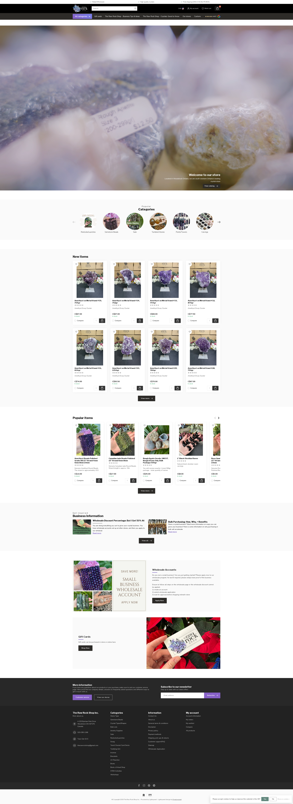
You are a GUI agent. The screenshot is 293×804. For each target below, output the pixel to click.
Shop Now (85, 648)
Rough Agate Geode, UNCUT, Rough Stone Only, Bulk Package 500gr (155, 460)
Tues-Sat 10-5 (82, 739)
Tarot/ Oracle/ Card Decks (120, 745)
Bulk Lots (113, 727)
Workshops (114, 775)
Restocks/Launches (117, 738)
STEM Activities (116, 771)
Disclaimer (152, 727)
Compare (80, 320)
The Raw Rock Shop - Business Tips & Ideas (122, 16)
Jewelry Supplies (116, 731)
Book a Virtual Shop (117, 767)
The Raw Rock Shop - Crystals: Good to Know (161, 16)
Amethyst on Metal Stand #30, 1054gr (126, 369)
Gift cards (98, 16)
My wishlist (190, 723)
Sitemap (151, 745)
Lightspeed (153, 799)
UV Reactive (114, 760)
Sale (112, 734)
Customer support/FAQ (156, 742)
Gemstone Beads (116, 720)
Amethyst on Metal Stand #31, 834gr (88, 369)
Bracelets (113, 756)
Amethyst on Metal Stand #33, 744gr (163, 302)
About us (151, 720)
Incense (113, 753)
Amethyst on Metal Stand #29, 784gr (163, 369)
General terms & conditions (158, 723)
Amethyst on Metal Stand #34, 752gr (126, 302)
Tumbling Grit (115, 749)
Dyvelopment (177, 799)
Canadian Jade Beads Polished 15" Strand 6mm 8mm (122, 459)
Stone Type (114, 716)
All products (190, 731)
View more (145, 398)
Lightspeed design (164, 799)
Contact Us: (152, 716)
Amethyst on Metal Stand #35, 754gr (88, 302)
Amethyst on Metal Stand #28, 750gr (201, 369)
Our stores (187, 16)
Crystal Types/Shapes (118, 723)
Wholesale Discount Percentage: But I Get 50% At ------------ (118, 521)
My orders (189, 720)
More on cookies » (284, 799)
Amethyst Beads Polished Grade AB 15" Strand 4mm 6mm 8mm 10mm (86, 460)
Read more (97, 533)
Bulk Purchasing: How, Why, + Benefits (187, 522)
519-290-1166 (82, 732)
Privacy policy (153, 731)
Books (112, 764)
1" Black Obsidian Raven (187, 458)
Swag (112, 742)
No (273, 799)
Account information (193, 716)
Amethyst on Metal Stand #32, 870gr (201, 302)
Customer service (82, 697)
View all (145, 541)
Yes (265, 799)
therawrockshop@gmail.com (87, 745)
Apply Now (159, 600)
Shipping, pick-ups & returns (158, 738)
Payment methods (154, 734)
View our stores (103, 697)
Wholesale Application (156, 749)
